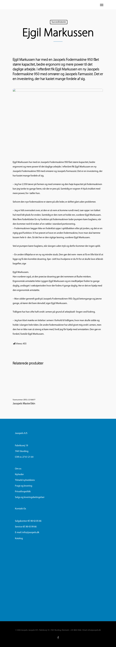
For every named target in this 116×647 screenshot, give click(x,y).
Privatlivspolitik (23, 491)
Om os (18, 469)
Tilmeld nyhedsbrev (25, 480)
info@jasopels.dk (30, 532)
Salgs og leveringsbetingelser (29, 497)
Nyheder (19, 474)
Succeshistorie (59, 22)
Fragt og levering (23, 486)
